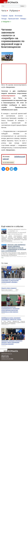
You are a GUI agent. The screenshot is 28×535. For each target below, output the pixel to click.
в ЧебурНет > (6, 21)
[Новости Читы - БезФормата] (9, 2)
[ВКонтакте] (3, 169)
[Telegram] (11, 169)
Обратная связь (5, 355)
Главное (4, 16)
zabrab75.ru (6, 62)
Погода (4, 19)
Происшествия (13, 19)
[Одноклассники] (7, 169)
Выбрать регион (5, 357)
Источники (18, 16)
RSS (12, 358)
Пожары (23, 19)
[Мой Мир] (15, 169)
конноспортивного (8, 96)
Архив (11, 16)
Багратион (6, 98)
